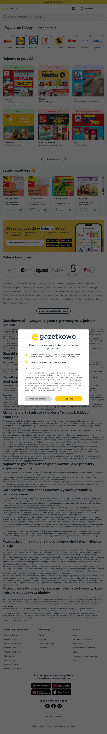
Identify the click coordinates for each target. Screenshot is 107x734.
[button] (53, 368)
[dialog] (53, 367)
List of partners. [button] (75, 379)
